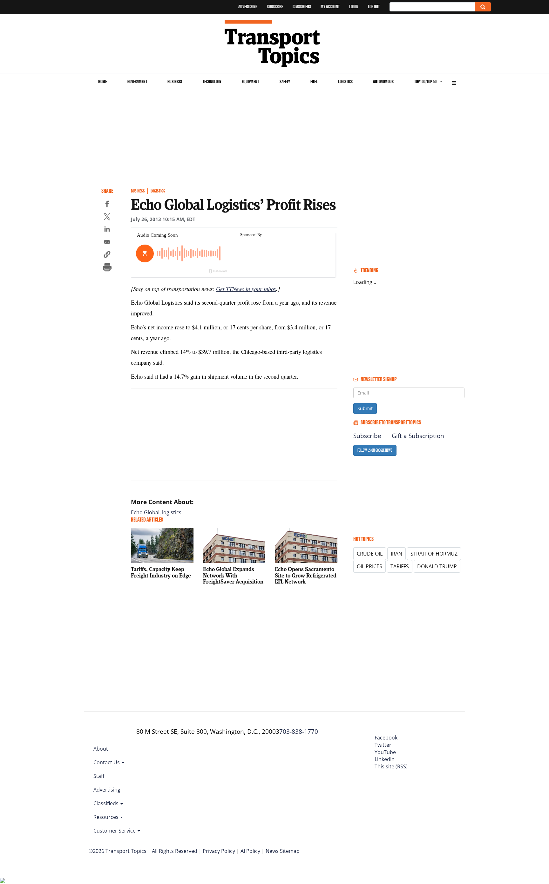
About (100, 748)
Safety (285, 81)
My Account (330, 6)
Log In (353, 6)
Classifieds (302, 6)
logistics (171, 512)
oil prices (369, 566)
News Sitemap (283, 850)
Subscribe (275, 6)
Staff (99, 776)
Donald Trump (437, 566)
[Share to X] (107, 217)
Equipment (250, 81)
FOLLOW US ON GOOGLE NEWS (374, 450)
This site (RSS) (391, 766)
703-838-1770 (298, 731)
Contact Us (107, 762)
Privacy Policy (219, 850)
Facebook (386, 737)
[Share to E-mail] (107, 242)
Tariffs (399, 566)
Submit (365, 408)
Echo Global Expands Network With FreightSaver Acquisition (233, 575)
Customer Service (115, 830)
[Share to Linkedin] (107, 230)
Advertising (247, 6)
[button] (107, 255)
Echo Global (145, 512)
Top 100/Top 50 (425, 81)
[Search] (483, 6)
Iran (396, 553)
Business (174, 81)
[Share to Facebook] (107, 205)
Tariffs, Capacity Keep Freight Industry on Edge (161, 572)
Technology (212, 81)
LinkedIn (385, 759)
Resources (106, 816)
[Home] (275, 43)
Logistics (345, 81)
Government (137, 81)
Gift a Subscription (418, 436)
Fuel (313, 81)
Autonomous (383, 81)
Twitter (383, 744)
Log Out (374, 6)
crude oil (370, 553)
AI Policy (250, 850)
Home (102, 81)
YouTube (385, 752)
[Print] (107, 268)
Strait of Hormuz (434, 553)
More (454, 82)
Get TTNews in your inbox (246, 289)
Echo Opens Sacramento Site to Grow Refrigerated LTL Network (305, 575)
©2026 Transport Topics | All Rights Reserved (143, 850)
